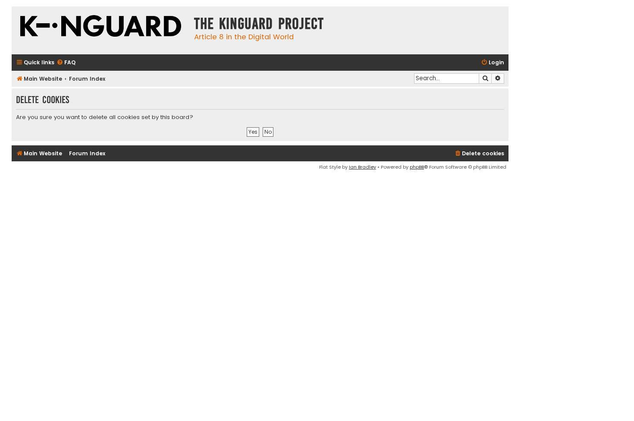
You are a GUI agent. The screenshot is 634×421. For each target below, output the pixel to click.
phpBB (417, 166)
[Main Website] (101, 27)
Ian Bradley (362, 166)
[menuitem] (65, 63)
